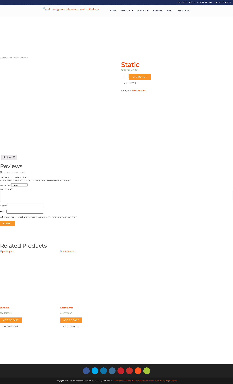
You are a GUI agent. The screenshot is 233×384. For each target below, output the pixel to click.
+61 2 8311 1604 (184, 2)
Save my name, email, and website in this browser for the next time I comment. (40, 217)
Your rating (5, 185)
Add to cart (140, 77)
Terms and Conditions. (122, 381)
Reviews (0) (9, 157)
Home (113, 10)
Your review (6, 189)
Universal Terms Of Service (142, 381)
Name (3, 206)
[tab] (9, 157)
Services (141, 10)
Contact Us (183, 10)
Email (3, 211)
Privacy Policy (159, 381)
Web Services (14, 58)
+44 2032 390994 (204, 2)
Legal (168, 381)
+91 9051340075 (223, 2)
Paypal (174, 381)
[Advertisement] (116, 36)
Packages (157, 10)
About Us (125, 10)
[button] (130, 83)
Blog (169, 10)
